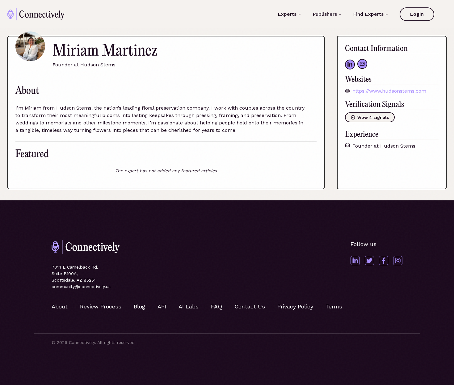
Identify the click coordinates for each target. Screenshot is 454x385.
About (60, 306)
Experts (287, 14)
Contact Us (249, 306)
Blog (139, 306)
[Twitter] (369, 260)
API (162, 306)
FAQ (216, 306)
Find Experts (368, 14)
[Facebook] (383, 260)
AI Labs (189, 306)
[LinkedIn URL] (350, 64)
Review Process (100, 306)
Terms (334, 306)
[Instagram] (397, 260)
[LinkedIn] (355, 260)
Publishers (325, 14)
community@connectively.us (81, 286)
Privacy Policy (295, 306)
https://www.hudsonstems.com (389, 91)
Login (417, 14)
